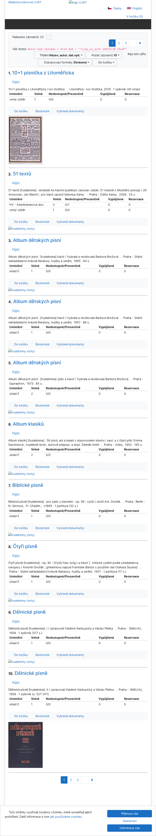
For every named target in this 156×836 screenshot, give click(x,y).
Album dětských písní (34, 240)
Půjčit (15, 82)
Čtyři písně (22, 546)
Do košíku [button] (20, 111)
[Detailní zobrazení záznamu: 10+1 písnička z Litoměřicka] (25, 139)
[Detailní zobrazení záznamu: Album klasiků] (21, 473)
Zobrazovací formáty (64, 62)
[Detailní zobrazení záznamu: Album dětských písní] (21, 289)
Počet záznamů (103, 55)
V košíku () (134, 16)
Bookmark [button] (42, 111)
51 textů (19, 174)
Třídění (59, 55)
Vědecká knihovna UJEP (24, 2)
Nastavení (129, 821)
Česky (117, 8)
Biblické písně (25, 485)
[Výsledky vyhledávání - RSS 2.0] (49, 37)
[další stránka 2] (133, 43)
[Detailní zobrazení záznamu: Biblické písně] (21, 534)
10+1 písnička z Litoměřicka (41, 73)
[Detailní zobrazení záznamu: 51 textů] (21, 228)
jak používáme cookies (66, 816)
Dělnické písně (27, 612)
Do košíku (104, 62)
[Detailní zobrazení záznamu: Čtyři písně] (21, 600)
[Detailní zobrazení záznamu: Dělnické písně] (21, 661)
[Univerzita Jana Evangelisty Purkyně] (78, 2)
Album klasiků (26, 424)
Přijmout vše (129, 813)
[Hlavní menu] (147, 24)
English (137, 8)
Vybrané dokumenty (70, 111)
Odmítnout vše (130, 828)
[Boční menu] (9, 24)
